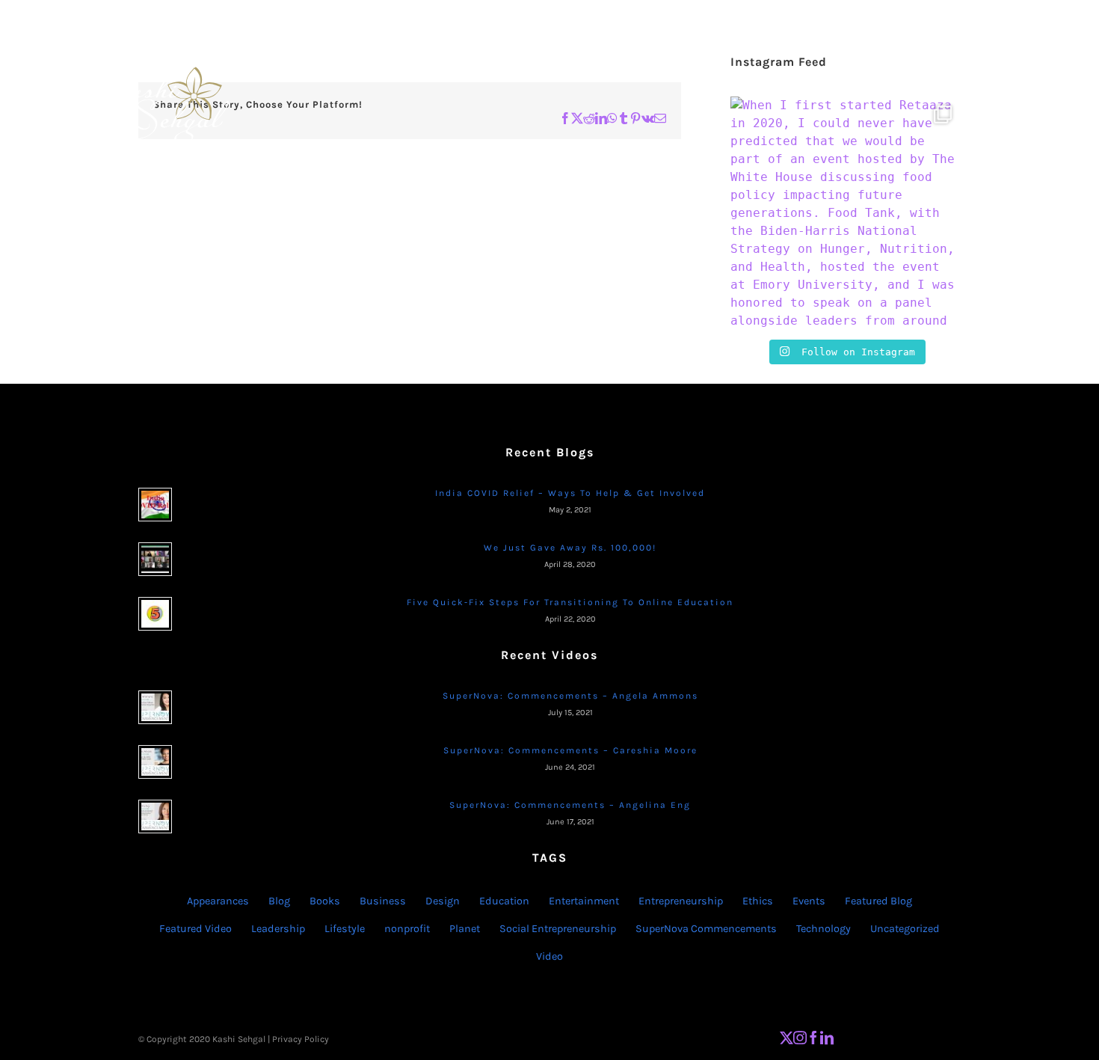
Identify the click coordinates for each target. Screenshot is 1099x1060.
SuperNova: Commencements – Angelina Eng (570, 805)
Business (383, 901)
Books (325, 901)
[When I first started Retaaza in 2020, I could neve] (845, 211)
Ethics (757, 901)
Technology (823, 928)
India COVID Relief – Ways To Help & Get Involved (570, 493)
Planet (464, 928)
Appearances (218, 901)
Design (442, 901)
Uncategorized (905, 928)
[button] (992, 71)
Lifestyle (344, 928)
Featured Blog (878, 901)
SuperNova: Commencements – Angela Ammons (570, 695)
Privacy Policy (300, 1039)
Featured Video (195, 928)
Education (504, 901)
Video (549, 956)
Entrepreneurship (680, 901)
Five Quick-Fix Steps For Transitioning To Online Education (570, 602)
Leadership (278, 928)
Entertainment (584, 901)
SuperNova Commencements (706, 928)
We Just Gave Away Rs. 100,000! (570, 547)
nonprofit (407, 928)
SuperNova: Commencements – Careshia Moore (570, 750)
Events (808, 901)
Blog (279, 901)
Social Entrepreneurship (557, 928)
